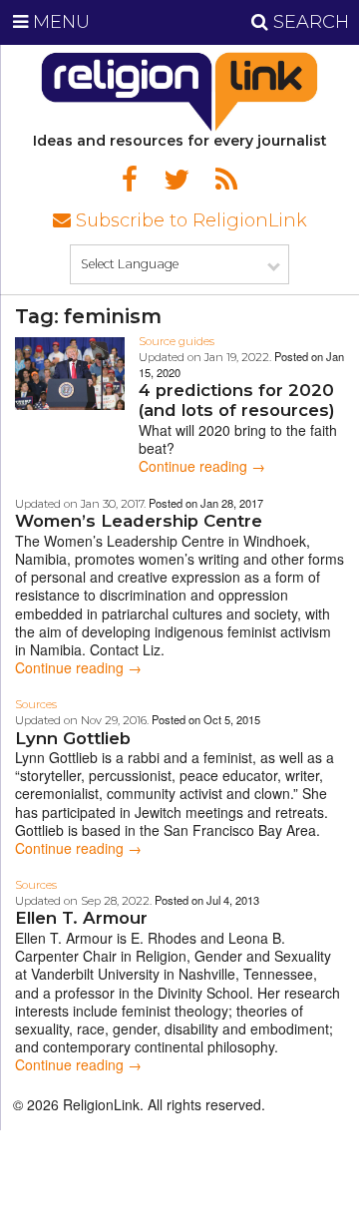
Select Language (130, 263)
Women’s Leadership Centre (138, 521)
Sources (36, 704)
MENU (59, 22)
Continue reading (202, 466)
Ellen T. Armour (81, 918)
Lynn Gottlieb (73, 738)
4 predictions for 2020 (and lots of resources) (237, 400)
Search (308, 22)
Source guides (176, 341)
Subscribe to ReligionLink (189, 220)
